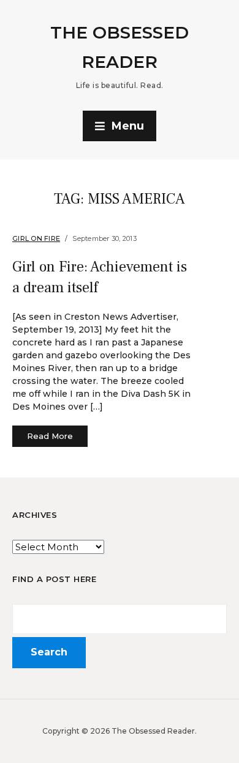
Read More (50, 436)
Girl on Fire (36, 238)
